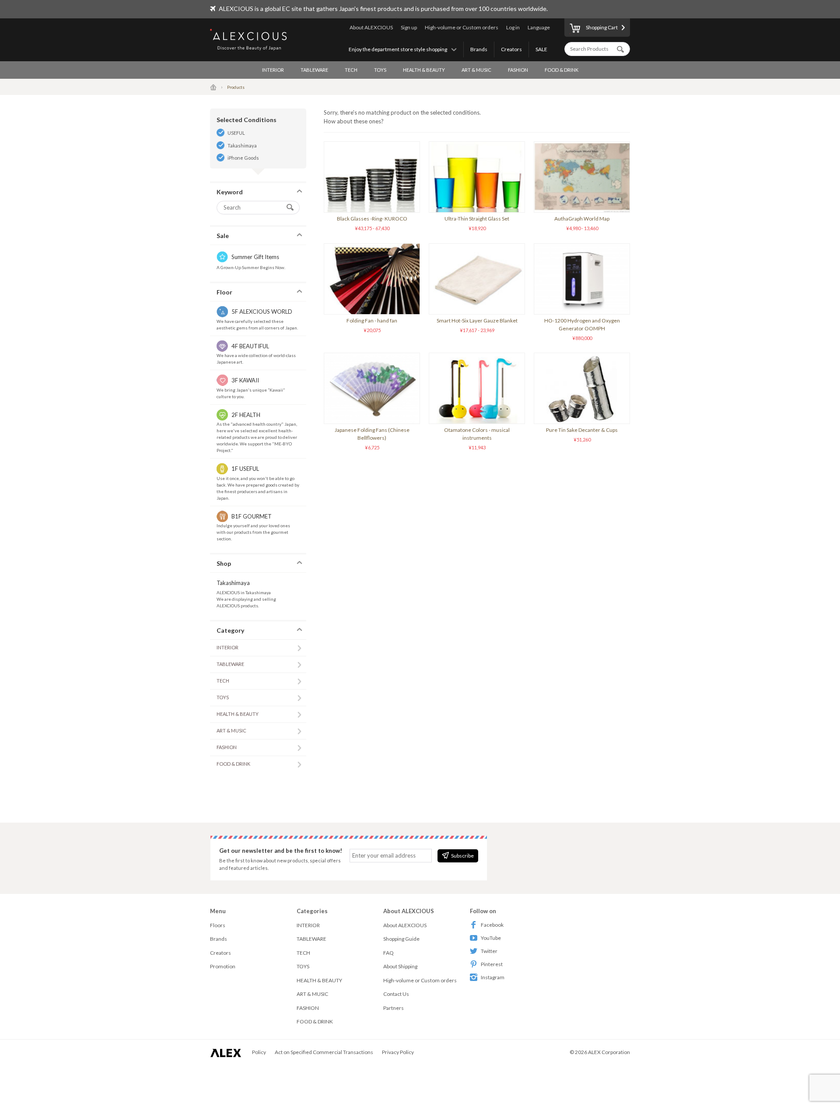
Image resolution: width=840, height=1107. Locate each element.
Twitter (489, 951)
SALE (541, 49)
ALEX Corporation (609, 1052)
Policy (259, 1052)
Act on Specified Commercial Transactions (324, 1052)
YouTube (491, 938)
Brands (478, 49)
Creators (511, 49)
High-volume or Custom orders (461, 27)
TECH (351, 70)
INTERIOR (273, 70)
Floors (217, 925)
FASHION (518, 70)
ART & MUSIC (476, 70)
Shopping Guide (401, 938)
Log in (513, 27)
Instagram (492, 977)
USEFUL (236, 133)
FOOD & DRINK (561, 70)
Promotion (222, 966)
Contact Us (396, 994)
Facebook (492, 924)
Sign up (409, 27)
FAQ (388, 952)
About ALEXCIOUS (371, 27)
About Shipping (400, 966)
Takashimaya (242, 145)
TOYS (380, 70)
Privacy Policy (398, 1052)
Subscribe (462, 855)
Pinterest (492, 964)
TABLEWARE (314, 70)
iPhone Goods (243, 158)
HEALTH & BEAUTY (424, 70)
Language (539, 27)
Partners (393, 1008)
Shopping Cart (602, 27)
